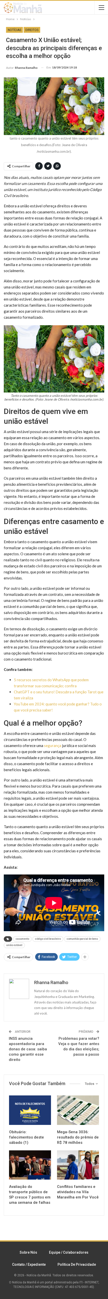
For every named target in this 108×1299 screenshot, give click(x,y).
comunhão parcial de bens (82, 938)
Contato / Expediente (29, 1264)
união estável (14, 945)
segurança (52, 745)
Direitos (31, 30)
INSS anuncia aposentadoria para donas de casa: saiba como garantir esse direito (28, 1049)
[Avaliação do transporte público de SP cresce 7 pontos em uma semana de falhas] (30, 1165)
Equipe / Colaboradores (68, 1252)
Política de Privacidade (77, 1264)
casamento (22, 938)
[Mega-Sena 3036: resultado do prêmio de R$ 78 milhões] (78, 1110)
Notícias (14, 30)
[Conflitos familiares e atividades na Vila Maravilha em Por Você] (78, 1165)
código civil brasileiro (48, 938)
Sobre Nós (28, 1252)
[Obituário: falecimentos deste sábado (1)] (30, 1110)
